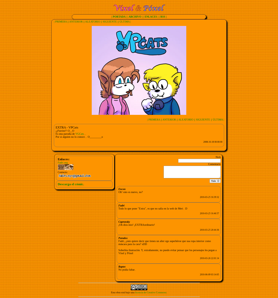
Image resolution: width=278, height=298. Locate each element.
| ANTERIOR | (76, 21)
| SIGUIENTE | (109, 21)
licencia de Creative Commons (150, 292)
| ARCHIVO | (135, 16)
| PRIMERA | (61, 21)
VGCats (79, 133)
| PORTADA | (119, 16)
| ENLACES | (150, 16)
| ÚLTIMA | (124, 21)
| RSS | (163, 16)
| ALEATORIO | (92, 21)
